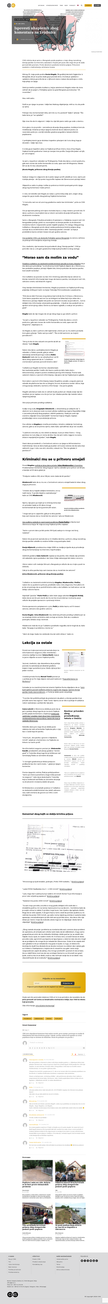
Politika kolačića (13, 1272)
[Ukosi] (32, 1048)
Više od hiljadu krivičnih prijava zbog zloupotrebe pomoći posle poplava (34, 1227)
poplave (58, 1018)
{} (51, 1048)
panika (49, 1018)
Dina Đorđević (25, 1190)
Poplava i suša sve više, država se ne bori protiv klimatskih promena (36, 1184)
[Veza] (49, 1048)
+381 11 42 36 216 (18, 1284)
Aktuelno (41, 5)
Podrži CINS (36, 1259)
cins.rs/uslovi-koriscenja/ (45, 1006)
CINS (56, 1190)
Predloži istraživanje (39, 1262)
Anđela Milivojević (27, 39)
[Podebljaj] (30, 1048)
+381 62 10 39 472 (19, 1286)
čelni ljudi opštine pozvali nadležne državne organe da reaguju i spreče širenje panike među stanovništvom (53, 689)
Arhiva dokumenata (63, 1269)
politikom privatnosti (72, 987)
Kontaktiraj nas (37, 1264)
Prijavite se (67, 983)
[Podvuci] (35, 1048)
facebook (27, 1018)
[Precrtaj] (37, 1048)
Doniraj (88, 5)
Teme (61, 5)
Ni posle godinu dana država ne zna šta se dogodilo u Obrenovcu (68, 1227)
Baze (66, 5)
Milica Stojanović (59, 1233)
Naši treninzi (12, 1267)
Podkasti (72, 5)
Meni (98, 5)
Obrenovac (39, 1018)
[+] (54, 1048)
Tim (9, 1262)
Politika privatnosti (14, 1269)
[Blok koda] (46, 1048)
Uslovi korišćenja (13, 1264)
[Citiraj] (44, 1048)
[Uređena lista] (39, 1048)
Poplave (33, 19)
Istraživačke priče (52, 5)
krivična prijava (77, 882)
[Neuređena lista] (42, 1048)
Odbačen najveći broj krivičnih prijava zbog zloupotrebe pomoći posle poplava (69, 1184)
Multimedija (60, 1267)
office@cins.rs (11, 1282)
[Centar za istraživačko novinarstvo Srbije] (11, 5)
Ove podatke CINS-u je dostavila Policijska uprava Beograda (45, 238)
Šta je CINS (12, 1259)
